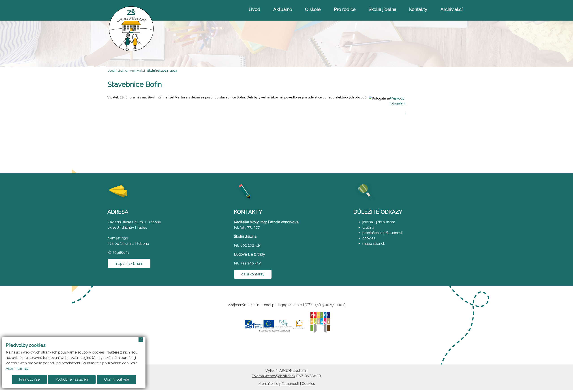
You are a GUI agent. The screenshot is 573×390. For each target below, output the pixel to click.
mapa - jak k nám (129, 263)
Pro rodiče (345, 9)
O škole (313, 9)
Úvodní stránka (117, 70)
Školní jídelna (382, 9)
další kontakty (252, 274)
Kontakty (418, 9)
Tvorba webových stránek (273, 376)
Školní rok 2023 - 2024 (162, 70)
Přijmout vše (29, 379)
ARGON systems (293, 371)
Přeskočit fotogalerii (398, 97)
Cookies (308, 383)
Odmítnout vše (116, 379)
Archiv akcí (451, 9)
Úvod (254, 9)
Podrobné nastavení (71, 379)
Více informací (17, 368)
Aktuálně (282, 9)
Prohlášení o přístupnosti (278, 383)
